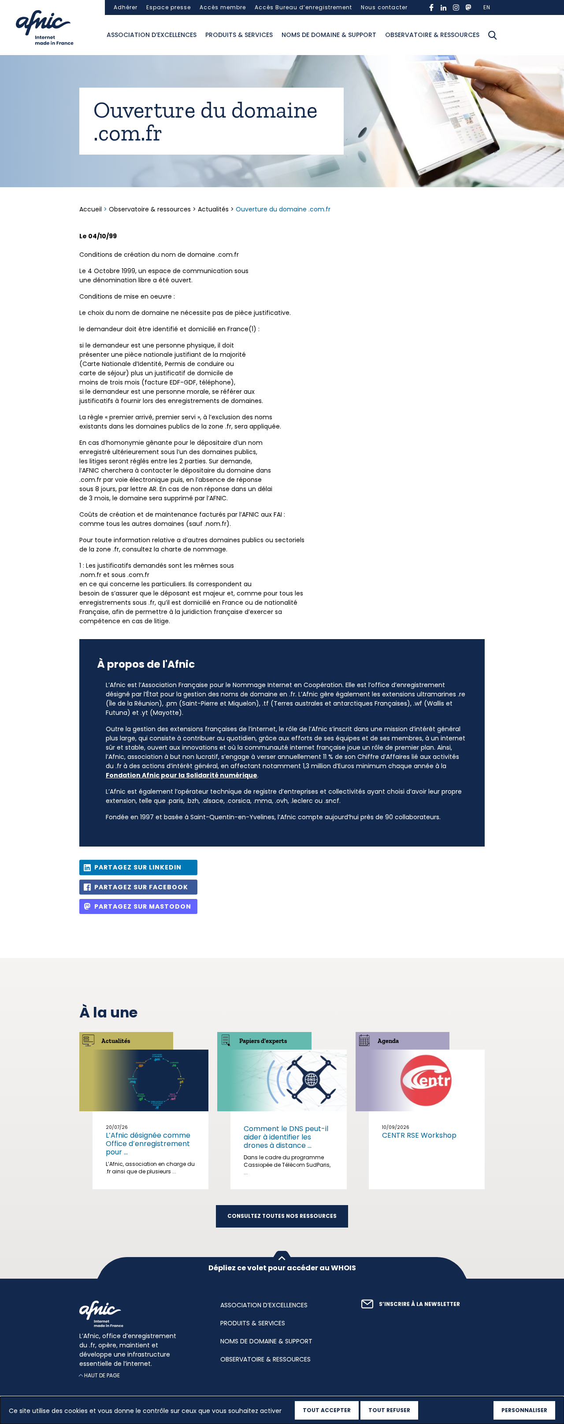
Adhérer (125, 7)
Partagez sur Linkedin (138, 867)
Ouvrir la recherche (492, 35)
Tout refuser (389, 1410)
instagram (456, 7)
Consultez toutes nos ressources (282, 1216)
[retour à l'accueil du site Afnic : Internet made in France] (141, 1314)
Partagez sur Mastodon (142, 906)
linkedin (444, 7)
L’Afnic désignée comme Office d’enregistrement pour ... (148, 1143)
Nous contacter (384, 7)
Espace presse (168, 7)
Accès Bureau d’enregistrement (303, 7)
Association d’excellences (152, 34)
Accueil (91, 209)
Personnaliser (524, 1410)
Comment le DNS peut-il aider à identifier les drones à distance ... (286, 1137)
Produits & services (239, 34)
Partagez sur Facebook (141, 887)
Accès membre (223, 7)
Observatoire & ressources (432, 34)
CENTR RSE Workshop (419, 1135)
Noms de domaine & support (329, 34)
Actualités (213, 209)
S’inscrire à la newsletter (419, 1304)
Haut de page (102, 1375)
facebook (431, 7)
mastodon (468, 7)
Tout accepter (327, 1410)
